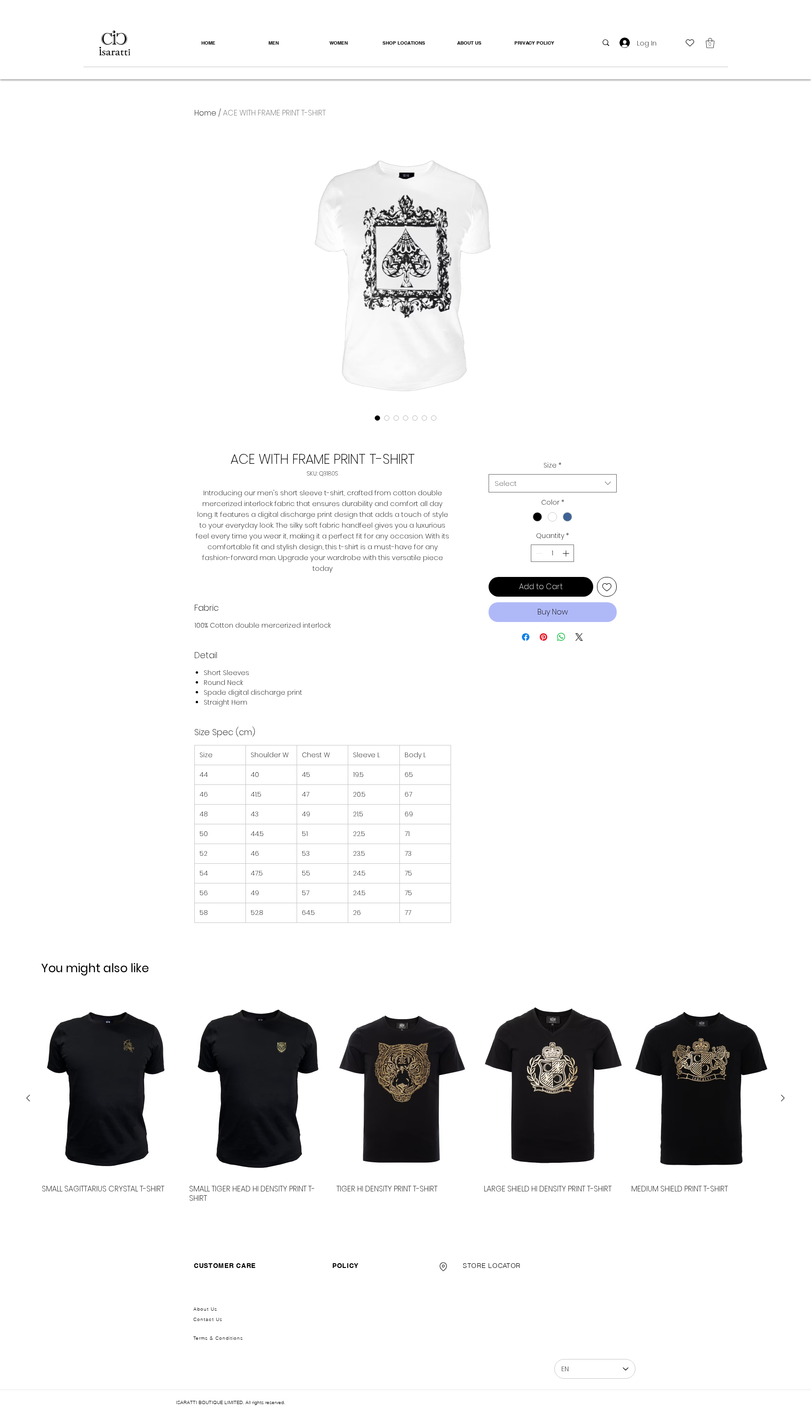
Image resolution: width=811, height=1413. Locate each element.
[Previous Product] (28, 1098)
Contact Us (207, 1319)
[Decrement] (538, 553)
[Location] (443, 1266)
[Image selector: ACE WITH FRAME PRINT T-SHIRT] (377, 417)
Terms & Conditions (218, 1338)
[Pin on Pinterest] (543, 637)
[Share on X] (579, 637)
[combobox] (553, 483)
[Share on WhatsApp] (561, 637)
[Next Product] (782, 1098)
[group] (405, 1098)
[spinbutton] (552, 553)
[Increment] (567, 553)
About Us (205, 1309)
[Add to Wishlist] (607, 587)
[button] (710, 43)
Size (552, 465)
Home (205, 113)
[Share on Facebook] (525, 637)
